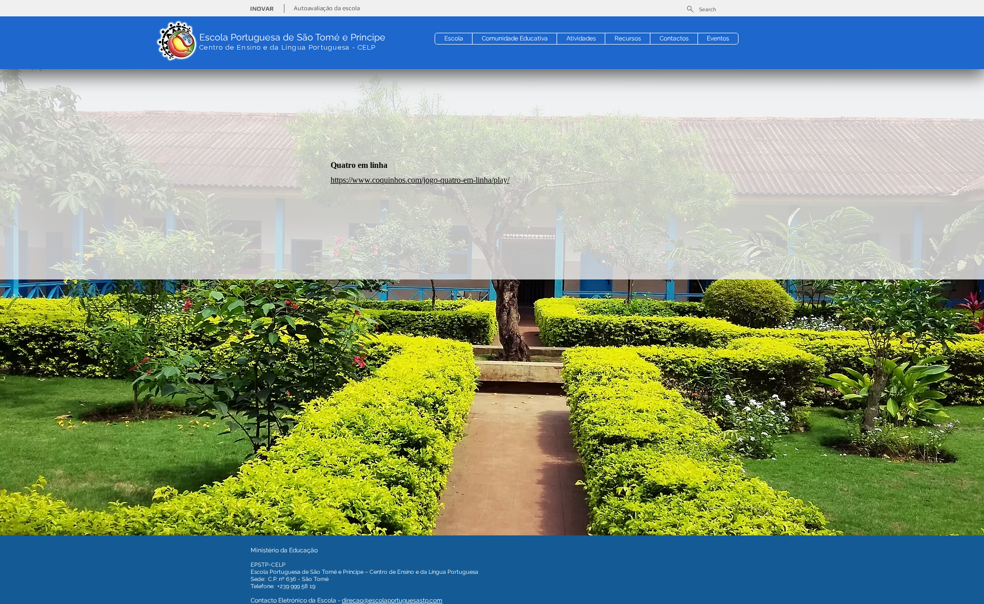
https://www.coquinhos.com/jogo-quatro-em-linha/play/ (420, 180)
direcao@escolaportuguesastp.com (392, 600)
